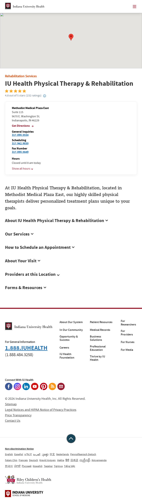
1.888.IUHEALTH (26, 348)
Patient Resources (101, 322)
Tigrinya (58, 466)
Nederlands (62, 454)
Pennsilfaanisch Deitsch (83, 454)
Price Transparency (18, 415)
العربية (36, 454)
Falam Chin (11, 460)
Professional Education (98, 348)
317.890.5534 (20, 135)
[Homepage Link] (24, 6)
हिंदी (67, 460)
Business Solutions (96, 338)
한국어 (9, 466)
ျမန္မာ (45, 454)
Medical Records (100, 330)
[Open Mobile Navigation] (134, 6)
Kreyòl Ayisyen (47, 460)
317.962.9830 (20, 143)
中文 (52, 454)
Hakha (60, 460)
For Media (127, 350)
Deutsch (33, 460)
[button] (71, 274)
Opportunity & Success (69, 338)
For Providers (127, 332)
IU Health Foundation (67, 355)
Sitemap (11, 404)
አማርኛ (28, 454)
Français (23, 460)
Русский (26, 466)
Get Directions (21, 126)
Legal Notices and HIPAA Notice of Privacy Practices (40, 410)
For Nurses (127, 342)
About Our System (71, 322)
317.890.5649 (20, 152)
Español (18, 454)
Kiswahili (37, 466)
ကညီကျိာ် (85, 460)
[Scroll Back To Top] (71, 438)
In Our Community (71, 330)
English (9, 454)
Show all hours (21, 168)
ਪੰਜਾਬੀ (17, 466)
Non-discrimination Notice (19, 448)
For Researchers (128, 322)
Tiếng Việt (69, 466)
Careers (64, 347)
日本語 (74, 460)
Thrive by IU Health (97, 358)
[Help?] (44, 96)
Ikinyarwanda (99, 460)
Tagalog (48, 466)
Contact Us (12, 421)
